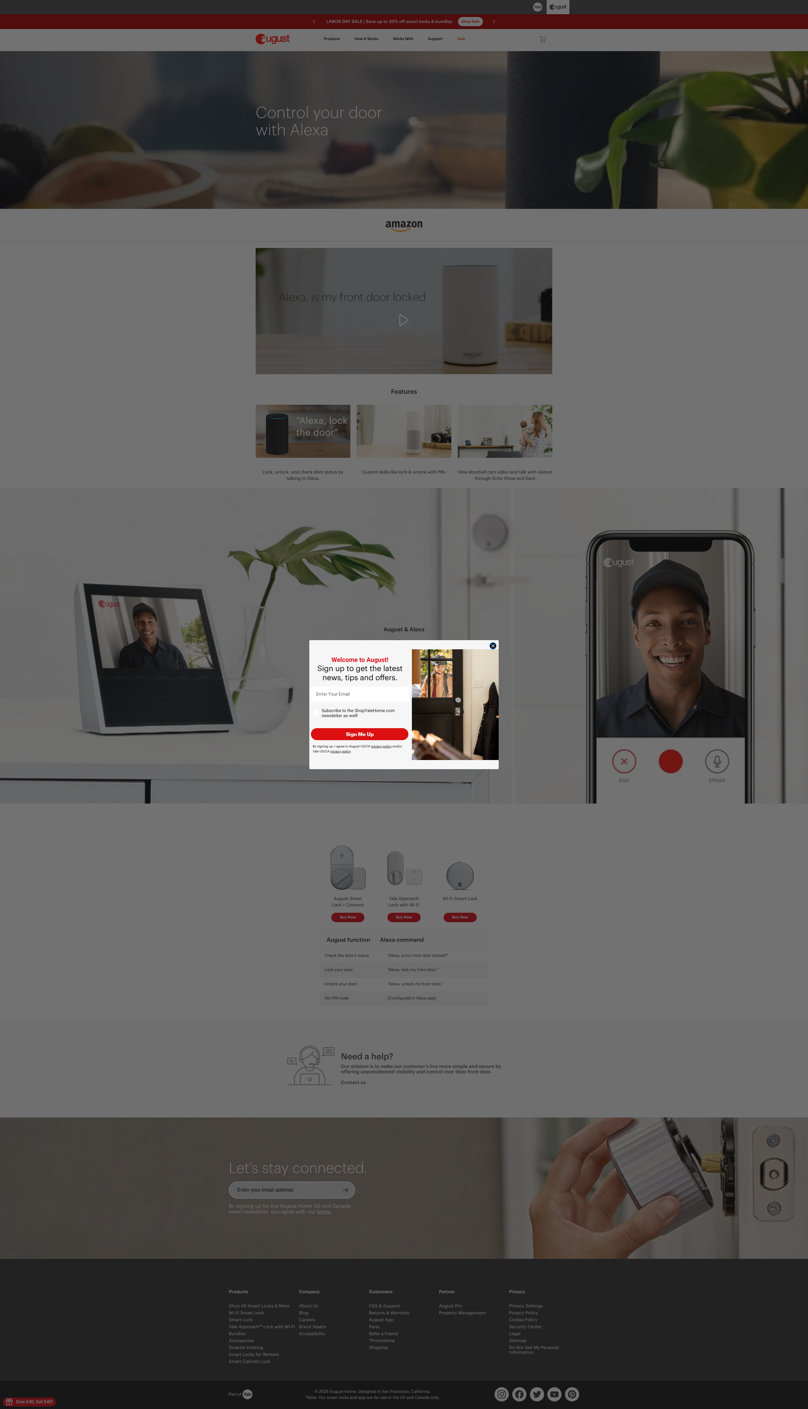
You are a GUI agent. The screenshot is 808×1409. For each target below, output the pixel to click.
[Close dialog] (493, 646)
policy (381, 746)
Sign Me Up (360, 734)
